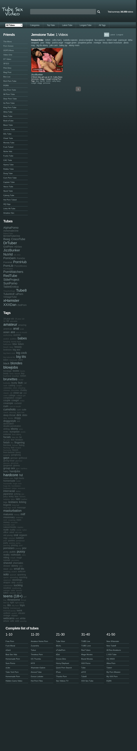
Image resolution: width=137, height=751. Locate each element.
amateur (10, 324)
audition (13, 339)
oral (16, 535)
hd (21, 475)
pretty (5, 552)
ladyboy (6, 499)
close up (17, 392)
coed (5, 395)
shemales (18, 563)
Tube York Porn (12, 672)
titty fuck (15, 605)
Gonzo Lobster (37, 676)
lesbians (13, 502)
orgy (5, 538)
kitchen (22, 496)
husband (7, 488)
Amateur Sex (8, 213)
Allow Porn (110, 663)
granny (16, 465)
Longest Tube (85, 25)
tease (19, 593)
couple (6, 400)
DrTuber (10, 243)
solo (6, 574)
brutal (20, 380)
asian (6, 332)
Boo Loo (6, 77)
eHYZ (83, 672)
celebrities (7, 388)
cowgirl (15, 400)
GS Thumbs (36, 659)
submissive (8, 585)
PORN (6, 85)
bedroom (7, 350)
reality (6, 554)
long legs (7, 508)
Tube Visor (60, 641)
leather (24, 499)
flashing (6, 448)
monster (14, 522)
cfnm (15, 388)
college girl (20, 395)
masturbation (12, 510)
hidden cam (8, 478)
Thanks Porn (61, 676)
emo (21, 429)
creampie (8, 403)
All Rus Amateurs (113, 650)
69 (8, 321)
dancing (12, 412)
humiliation (16, 486)
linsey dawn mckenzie (112, 42)
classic (6, 393)
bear (11, 347)
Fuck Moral (10, 646)
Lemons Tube (9, 129)
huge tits (6, 486)
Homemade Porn (13, 659)
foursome (7, 450)
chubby (23, 390)
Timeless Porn (37, 654)
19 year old (19, 319)
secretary (15, 560)
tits (9, 605)
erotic (5, 432)
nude (6, 529)
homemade (9, 480)
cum (5, 406)
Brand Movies (87, 659)
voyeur (14, 615)
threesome (13, 599)
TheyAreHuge (9, 291)
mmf (5, 520)
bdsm (21, 344)
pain (5, 541)
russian (6, 560)
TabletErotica (11, 286)
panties (11, 540)
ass (13, 332)
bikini (5, 360)
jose (42, 42)
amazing (22, 325)
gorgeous (7, 465)
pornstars (8, 548)
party (5, 543)
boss (12, 373)
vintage (6, 615)
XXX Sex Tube (87, 681)
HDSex (18, 246)
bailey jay (63, 45)
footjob (18, 448)
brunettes (10, 379)
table (13, 590)
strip (13, 582)
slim (11, 569)
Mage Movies (87, 654)
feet (12, 440)
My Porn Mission (113, 672)
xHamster (11, 300)
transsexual (15, 608)
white (22, 618)
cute (24, 409)
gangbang (16, 455)
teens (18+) (12, 596)
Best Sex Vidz (11, 654)
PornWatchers (13, 272)
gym (18, 468)
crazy (22, 400)
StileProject (11, 279)
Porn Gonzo (8, 46)
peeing (12, 543)
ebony (14, 428)
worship (23, 621)
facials (7, 437)
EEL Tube (7, 134)
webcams (8, 618)
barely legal (16, 341)
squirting (23, 577)
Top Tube (51, 25)
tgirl (25, 597)
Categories (34, 25)
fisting (21, 445)
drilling (6, 429)
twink (19, 610)
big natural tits (9, 357)
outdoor (20, 538)
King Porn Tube (9, 107)
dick (18, 415)
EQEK (109, 681)
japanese (8, 494)
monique (97, 42)
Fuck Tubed (8, 147)
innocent (21, 488)
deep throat (9, 415)
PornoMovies (20, 266)
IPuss (58, 672)
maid (14, 508)
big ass (16, 349)
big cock (21, 352)
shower (6, 566)
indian (14, 488)
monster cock (9, 525)
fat (20, 437)
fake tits (15, 437)
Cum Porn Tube (10, 178)
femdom (19, 440)
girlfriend (23, 458)
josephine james (85, 42)
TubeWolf (8, 294)
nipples (20, 527)
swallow (7, 588)
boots (22, 371)
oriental (11, 538)
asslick (6, 339)
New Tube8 (111, 646)
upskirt (14, 613)
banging (6, 341)
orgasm (23, 535)
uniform (6, 613)
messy (17, 514)
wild (17, 621)
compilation (8, 398)
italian (18, 491)
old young (8, 535)
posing (18, 548)
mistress (19, 517)
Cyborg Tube (8, 195)
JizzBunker (11, 250)
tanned (19, 590)
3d (4, 321)
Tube (83, 668)
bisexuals (13, 360)
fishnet (15, 445)
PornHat (7, 262)
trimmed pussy (9, 611)
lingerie (7, 505)
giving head (8, 461)
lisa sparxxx (100, 40)
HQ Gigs (6, 204)
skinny (14, 565)
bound (17, 373)
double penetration (12, 426)
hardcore (10, 475)
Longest (119, 35)
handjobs (15, 471)
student (19, 582)
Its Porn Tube (9, 103)
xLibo (8, 668)
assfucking (7, 335)
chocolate (15, 390)
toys (22, 605)
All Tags (102, 25)
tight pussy (19, 602)
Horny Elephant (62, 663)
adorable (13, 321)
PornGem (9, 258)
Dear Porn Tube (10, 99)
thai (4, 600)
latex (13, 499)
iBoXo (58, 646)
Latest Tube (67, 25)
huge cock (17, 483)
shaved (7, 562)
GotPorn (8, 246)
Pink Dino (7, 68)
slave (5, 569)
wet (17, 618)
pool (20, 545)
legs (5, 502)
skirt (21, 566)
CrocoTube (18, 239)
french (15, 450)
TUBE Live (85, 641)
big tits (21, 357)
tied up (6, 602)
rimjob (12, 558)
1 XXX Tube (111, 654)
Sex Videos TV (62, 681)
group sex (9, 468)
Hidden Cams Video (14, 681)
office (5, 532)
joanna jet (122, 40)
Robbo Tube (8, 169)
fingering (19, 442)
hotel (18, 481)
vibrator (21, 613)
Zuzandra (35, 646)
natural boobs (9, 527)
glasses (6, 463)
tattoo (5, 593)
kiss (16, 496)
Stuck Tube (8, 191)
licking (22, 502)
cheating (21, 388)
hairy (5, 471)
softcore (21, 571)
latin (18, 499)
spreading (14, 577)
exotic (23, 432)
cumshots (9, 409)
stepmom (7, 580)
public (13, 551)
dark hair (20, 412)
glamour (18, 461)
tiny (4, 605)
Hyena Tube (8, 165)
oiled (11, 532)
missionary (9, 517)
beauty (18, 347)
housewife (7, 483)
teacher (13, 593)
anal (16, 328)
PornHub (20, 262)
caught (19, 385)
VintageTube (10, 297)
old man (18, 532)
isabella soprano (70, 40)
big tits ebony (42, 45)
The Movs (7, 41)
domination (8, 424)
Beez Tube (7, 116)
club (25, 393)
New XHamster (112, 641)
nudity (12, 530)
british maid (112, 40)
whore (6, 621)
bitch (20, 360)
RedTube (10, 276)
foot (12, 447)
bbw (14, 344)
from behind (8, 452)
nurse (18, 530)
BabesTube (8, 233)
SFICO (6, 63)
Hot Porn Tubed (10, 200)
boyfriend (7, 376)
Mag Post (7, 72)
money (6, 522)
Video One (7, 55)
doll (18, 421)
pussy (21, 551)
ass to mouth (21, 332)
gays (6, 457)
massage (21, 507)
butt (20, 382)
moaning (11, 520)
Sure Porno (10, 663)
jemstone (46, 83)
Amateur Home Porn (39, 641)
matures (8, 514)
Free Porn (10, 641)
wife (12, 621)
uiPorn (19, 294)
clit (11, 393)
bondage (7, 371)
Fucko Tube (8, 156)
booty (5, 373)
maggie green (70, 42)
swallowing (16, 588)
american (7, 329)
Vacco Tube (8, 186)
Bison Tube (8, 125)
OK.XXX (17, 255)
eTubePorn (60, 650)
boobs (16, 371)
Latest (112, 35)
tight (12, 602)
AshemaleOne (10, 230)
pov (24, 548)
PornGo (21, 258)
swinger (6, 590)
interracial (9, 490)
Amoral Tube (36, 672)
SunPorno (10, 283)
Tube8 (21, 290)
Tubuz (33, 650)
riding (6, 557)
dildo (24, 415)
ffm (12, 443)
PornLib (8, 265)
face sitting (16, 434)
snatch (14, 571)
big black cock (9, 353)
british (23, 376)
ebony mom (74, 45)
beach (5, 347)
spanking (21, 575)
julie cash (54, 45)
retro (24, 555)
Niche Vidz (7, 151)
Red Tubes (85, 650)
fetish (6, 442)
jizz (23, 494)
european (15, 431)
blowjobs (10, 367)
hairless (24, 468)
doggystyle (9, 420)
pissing (14, 545)
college (11, 395)
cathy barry (57, 40)
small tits (19, 568)
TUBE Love (86, 646)
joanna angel (57, 42)
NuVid (8, 254)
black (6, 363)
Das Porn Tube (9, 90)
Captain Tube (9, 182)
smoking (6, 571)
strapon (6, 582)
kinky (11, 496)
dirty (5, 418)
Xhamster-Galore (38, 668)
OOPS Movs (8, 50)
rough (19, 557)
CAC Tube (7, 160)
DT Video (7, 59)
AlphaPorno (10, 227)
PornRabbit (8, 269)
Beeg (6, 239)
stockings (17, 580)
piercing (6, 545)
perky (18, 543)
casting (11, 385)
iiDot (58, 654)
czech (5, 412)
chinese (6, 390)
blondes (16, 363)
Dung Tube (8, 173)
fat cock (6, 440)
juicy (5, 496)
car (25, 383)
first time (7, 445)
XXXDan (9, 305)
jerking (17, 494)
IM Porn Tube (9, 94)
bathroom (7, 344)
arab (22, 329)
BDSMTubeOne (11, 236)
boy (22, 373)
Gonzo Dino (61, 659)
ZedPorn (22, 305)
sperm (6, 577)
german (14, 458)
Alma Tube (7, 112)
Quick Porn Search (64, 668)
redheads (16, 554)
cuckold (18, 403)
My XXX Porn (112, 676)
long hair (15, 505)
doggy (17, 418)
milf (23, 514)
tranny (6, 608)
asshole (17, 335)
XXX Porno (85, 663)
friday (48, 42)
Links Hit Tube (9, 208)
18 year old (8, 319)
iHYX (33, 663)
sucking (18, 585)
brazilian (15, 376)
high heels (19, 478)
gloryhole (14, 463)
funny (18, 452)
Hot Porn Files (37, 681)
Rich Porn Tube (9, 81)
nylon (24, 530)
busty (14, 382)
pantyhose (20, 541)
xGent (8, 650)
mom (18, 520)
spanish (13, 575)
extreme (7, 434)
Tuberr (109, 668)
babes (22, 338)
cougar (18, 398)
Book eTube (8, 121)
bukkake (6, 383)
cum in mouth (15, 406)
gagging (6, 455)
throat (23, 600)
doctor (10, 418)
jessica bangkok (86, 40)
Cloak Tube (8, 138)
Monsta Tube (8, 143)
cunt (19, 410)
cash (5, 385)
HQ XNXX (110, 659)
